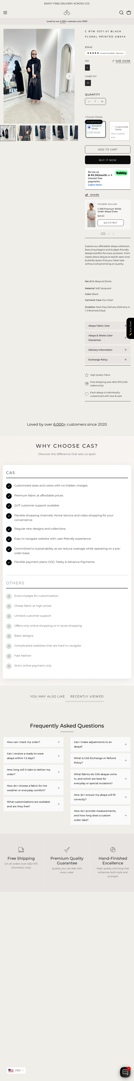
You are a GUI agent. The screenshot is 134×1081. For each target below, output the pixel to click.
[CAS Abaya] (67, 12)
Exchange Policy (97, 359)
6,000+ (59, 424)
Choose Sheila (93, 117)
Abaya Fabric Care (99, 325)
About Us (76, 974)
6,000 (63, 21)
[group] (67, 3)
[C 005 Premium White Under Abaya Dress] (91, 214)
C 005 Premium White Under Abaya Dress (109, 210)
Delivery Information (100, 349)
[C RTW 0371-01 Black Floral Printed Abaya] (8, 133)
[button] (121, 12)
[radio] (87, 68)
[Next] (69, 76)
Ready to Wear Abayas (17, 969)
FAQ (73, 959)
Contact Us (77, 980)
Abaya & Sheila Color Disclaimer (100, 337)
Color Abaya (10, 964)
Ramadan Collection (15, 974)
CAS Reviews (11, 980)
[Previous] (8, 76)
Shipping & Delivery (82, 964)
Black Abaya (10, 959)
